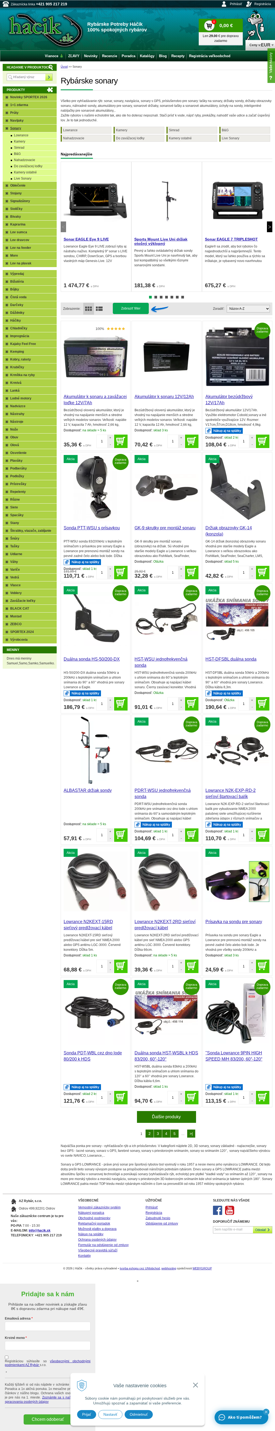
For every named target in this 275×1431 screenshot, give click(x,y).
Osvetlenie (18, 453)
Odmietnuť (139, 1414)
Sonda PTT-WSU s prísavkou (92, 528)
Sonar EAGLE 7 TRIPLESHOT (231, 239)
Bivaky (15, 217)
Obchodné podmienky (94, 1218)
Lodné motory (20, 398)
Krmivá (15, 383)
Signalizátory (20, 201)
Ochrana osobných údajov (97, 1239)
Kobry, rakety (20, 359)
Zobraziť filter (130, 308)
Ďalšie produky (166, 1117)
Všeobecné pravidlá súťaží (97, 1250)
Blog (163, 56)
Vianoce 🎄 (54, 56)
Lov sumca (18, 232)
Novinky (90, 56)
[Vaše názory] (271, 65)
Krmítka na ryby (22, 375)
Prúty (14, 113)
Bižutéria (17, 281)
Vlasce (15, 585)
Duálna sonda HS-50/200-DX (92, 659)
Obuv (14, 437)
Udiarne (16, 554)
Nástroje (16, 422)
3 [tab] (161, 297)
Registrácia (262, 4)
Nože (14, 429)
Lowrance (70, 130)
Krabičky (17, 367)
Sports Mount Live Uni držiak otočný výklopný (160, 241)
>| (191, 1133)
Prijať (86, 1414)
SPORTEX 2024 (22, 632)
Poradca (128, 56)
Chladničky (18, 328)
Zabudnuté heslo (158, 1218)
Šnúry (14, 538)
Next (269, 226)
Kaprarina (18, 224)
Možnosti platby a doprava (97, 1229)
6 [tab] (177, 297)
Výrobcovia (19, 640)
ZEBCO (15, 624)
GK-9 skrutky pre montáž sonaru (165, 528)
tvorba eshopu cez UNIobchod (140, 1268)
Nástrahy (17, 414)
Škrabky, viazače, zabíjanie (30, 531)
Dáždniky (17, 313)
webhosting (168, 1268)
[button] (266, 1412)
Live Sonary (230, 138)
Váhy (14, 562)
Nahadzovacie (73, 138)
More (14, 255)
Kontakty (84, 1256)
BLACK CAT (19, 608)
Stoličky (16, 209)
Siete (14, 507)
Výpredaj (17, 274)
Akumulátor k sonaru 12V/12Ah (164, 396)
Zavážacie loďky (22, 601)
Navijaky (17, 120)
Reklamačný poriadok (94, 1223)
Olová (14, 445)
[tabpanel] (96, 227)
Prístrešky (18, 484)
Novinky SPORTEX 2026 (28, 97)
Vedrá (14, 577)
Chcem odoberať (48, 1419)
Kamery (121, 130)
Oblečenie (18, 185)
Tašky (14, 546)
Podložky (17, 476)
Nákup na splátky (90, 1234)
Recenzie (109, 56)
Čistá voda (18, 297)
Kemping (17, 352)
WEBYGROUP (202, 1268)
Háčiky (15, 320)
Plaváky (16, 461)
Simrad (174, 130)
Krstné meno (15, 1338)
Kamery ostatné (180, 138)
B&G (225, 130)
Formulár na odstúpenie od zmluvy (103, 1245)
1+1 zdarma (19, 105)
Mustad (15, 616)
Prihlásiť (236, 4)
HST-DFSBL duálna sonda (230, 659)
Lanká (15, 390)
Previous (63, 226)
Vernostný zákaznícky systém (99, 1207)
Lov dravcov (19, 240)
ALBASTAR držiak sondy (88, 790)
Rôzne (15, 499)
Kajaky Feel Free (23, 344)
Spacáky (17, 515)
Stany (14, 523)
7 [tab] (182, 297)
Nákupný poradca (91, 1213)
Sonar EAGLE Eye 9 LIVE (86, 239)
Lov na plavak (20, 263)
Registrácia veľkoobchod (209, 56)
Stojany (16, 193)
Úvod (64, 66)
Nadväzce (18, 406)
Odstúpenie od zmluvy (162, 1223)
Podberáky (18, 468)
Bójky (14, 289)
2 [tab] (155, 297)
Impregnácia (19, 336)
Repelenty (18, 492)
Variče (15, 569)
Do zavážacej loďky (130, 138)
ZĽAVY (73, 56)
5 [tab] (172, 297)
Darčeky (16, 305)
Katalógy (147, 56)
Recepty (177, 56)
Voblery (16, 593)
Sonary (15, 128)
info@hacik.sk (39, 1230)
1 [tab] (150, 297)
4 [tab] (166, 297)
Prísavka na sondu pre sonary (233, 921)
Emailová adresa (18, 1318)
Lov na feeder (20, 248)
